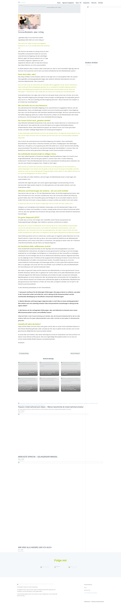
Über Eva (93, 3)
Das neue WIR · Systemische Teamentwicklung (34, 6)
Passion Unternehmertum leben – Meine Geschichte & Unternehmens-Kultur (51, 407)
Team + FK (78, 3)
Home (59, 3)
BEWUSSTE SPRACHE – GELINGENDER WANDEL (38, 456)
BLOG (85, 587)
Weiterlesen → (21, 412)
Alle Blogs (88, 65)
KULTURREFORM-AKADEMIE (90, 593)
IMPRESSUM (87, 601)
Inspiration (86, 3)
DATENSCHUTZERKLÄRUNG (97, 601)
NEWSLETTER (87, 590)
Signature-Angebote (68, 3)
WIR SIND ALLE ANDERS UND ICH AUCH (34, 547)
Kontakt (100, 3)
